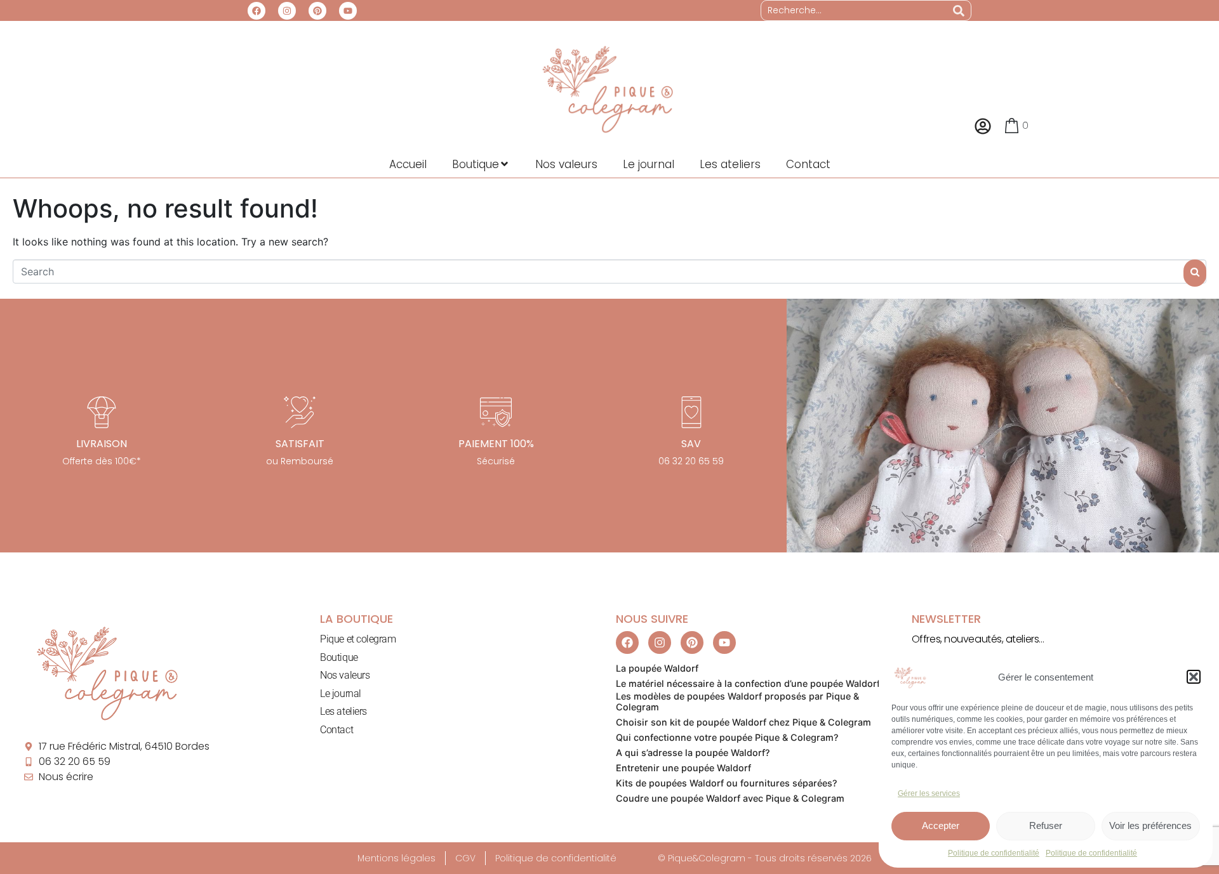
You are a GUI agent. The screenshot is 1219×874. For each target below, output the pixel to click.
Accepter (940, 825)
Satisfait (300, 443)
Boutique (338, 657)
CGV (465, 858)
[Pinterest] (317, 11)
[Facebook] (256, 11)
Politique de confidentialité (993, 853)
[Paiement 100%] (496, 412)
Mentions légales (396, 858)
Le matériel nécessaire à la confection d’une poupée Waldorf (748, 683)
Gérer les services (929, 793)
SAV (691, 443)
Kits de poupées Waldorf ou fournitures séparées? (726, 783)
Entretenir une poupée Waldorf (683, 767)
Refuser (1045, 825)
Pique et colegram (358, 639)
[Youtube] (348, 11)
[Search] (959, 10)
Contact (336, 730)
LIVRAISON (101, 443)
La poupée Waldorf (657, 668)
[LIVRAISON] (101, 412)
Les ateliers (343, 711)
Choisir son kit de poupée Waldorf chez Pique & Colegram (743, 722)
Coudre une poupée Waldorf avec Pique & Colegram (730, 798)
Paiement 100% (496, 443)
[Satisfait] (300, 412)
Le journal (340, 694)
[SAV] (691, 412)
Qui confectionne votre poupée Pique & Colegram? (727, 737)
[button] (1193, 676)
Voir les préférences (1150, 825)
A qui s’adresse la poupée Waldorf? (693, 752)
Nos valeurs (345, 675)
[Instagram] (287, 11)
